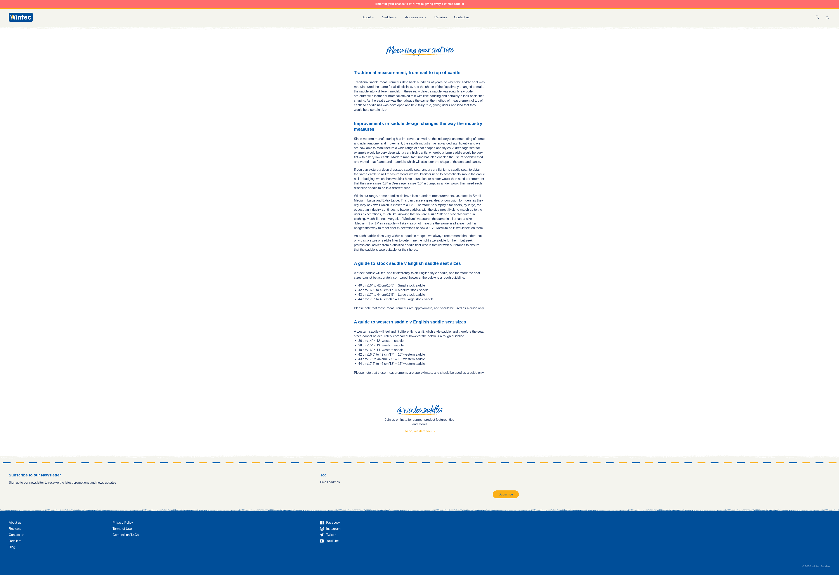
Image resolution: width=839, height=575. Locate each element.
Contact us (462, 17)
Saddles (388, 17)
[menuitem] (440, 17)
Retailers (440, 17)
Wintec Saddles (821, 566)
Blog (12, 547)
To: (323, 475)
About (366, 17)
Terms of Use (122, 528)
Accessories (414, 17)
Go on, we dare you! (418, 431)
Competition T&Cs (126, 535)
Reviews (15, 528)
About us (15, 522)
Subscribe (506, 494)
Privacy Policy (123, 522)
